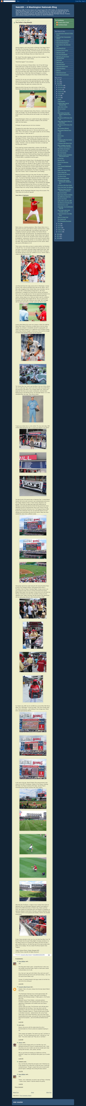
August (60, 93)
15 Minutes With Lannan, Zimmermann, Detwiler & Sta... (64, 182)
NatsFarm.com (60, 62)
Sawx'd (59, 137)
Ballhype (58, 70)
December (60, 85)
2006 (58, 238)
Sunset (59, 133)
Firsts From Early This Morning (65, 187)
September (61, 91)
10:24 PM (21, 984)
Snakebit (60, 168)
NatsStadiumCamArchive (62, 74)
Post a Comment (19, 1087)
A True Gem (61, 158)
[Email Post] (48, 955)
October (60, 89)
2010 (58, 82)
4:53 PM (21, 1071)
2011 (58, 79)
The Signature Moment (63, 128)
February (60, 229)
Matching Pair (61, 160)
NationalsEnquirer (60, 64)
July (59, 95)
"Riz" (59, 111)
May (59, 223)
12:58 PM (21, 1058)
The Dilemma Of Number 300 (65, 202)
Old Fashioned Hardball (63, 178)
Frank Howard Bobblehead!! (64, 166)
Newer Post (16, 1092)
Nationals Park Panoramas (62, 40)
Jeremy (20, 1042)
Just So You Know (62, 198)
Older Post (48, 1092)
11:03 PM (21, 1022)
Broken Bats (61, 135)
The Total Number (62, 152)
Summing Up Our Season (64, 174)
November (60, 87)
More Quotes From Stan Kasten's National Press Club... (64, 114)
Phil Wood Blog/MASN (61, 54)
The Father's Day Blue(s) (64, 148)
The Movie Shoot (62, 176)
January (60, 231)
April (59, 225)
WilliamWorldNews (60, 68)
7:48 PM (21, 1084)
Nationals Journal (60, 52)
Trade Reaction (61, 101)
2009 (58, 84)
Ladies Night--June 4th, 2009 (65, 200)
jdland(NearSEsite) (60, 48)
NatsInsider (59, 60)
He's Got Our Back (62, 192)
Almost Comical (61, 109)
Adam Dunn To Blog (62, 106)
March (59, 227)
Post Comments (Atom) (25, 1095)
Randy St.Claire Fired (63, 217)
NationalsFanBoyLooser (62, 66)
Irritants (59, 99)
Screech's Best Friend (24, 987)
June (59, 97)
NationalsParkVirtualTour (62, 42)
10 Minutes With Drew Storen (65, 185)
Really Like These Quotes (64, 170)
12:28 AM (21, 1039)
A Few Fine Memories (63, 162)
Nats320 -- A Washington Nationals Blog (36, 7)
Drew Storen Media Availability (65, 194)
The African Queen (62, 24)
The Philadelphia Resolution (64, 221)
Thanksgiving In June (63, 204)
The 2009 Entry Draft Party (64, 196)
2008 (58, 234)
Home (32, 1092)
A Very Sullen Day (62, 172)
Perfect (59, 164)
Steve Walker (22, 961)
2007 (58, 236)
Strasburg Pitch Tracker (62, 50)
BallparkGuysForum (61, 72)
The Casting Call (62, 219)
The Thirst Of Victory (63, 150)
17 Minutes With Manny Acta (65, 143)
